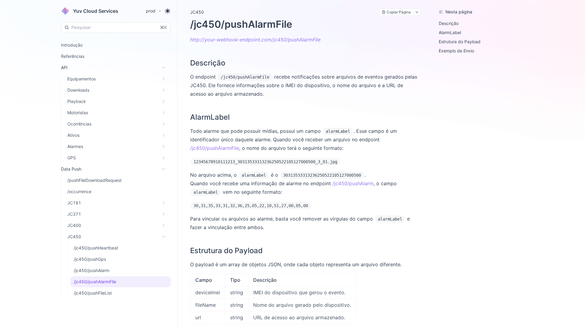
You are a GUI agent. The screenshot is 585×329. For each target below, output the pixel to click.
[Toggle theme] (167, 11)
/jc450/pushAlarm (353, 183)
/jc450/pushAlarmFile (214, 148)
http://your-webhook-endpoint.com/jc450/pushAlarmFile (255, 40)
